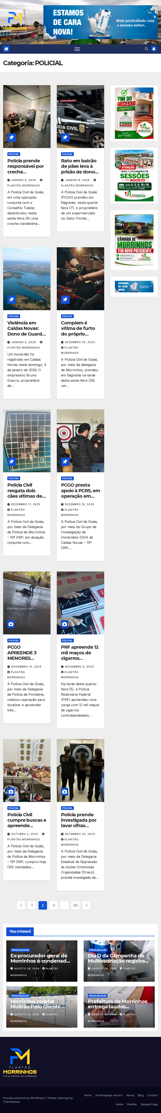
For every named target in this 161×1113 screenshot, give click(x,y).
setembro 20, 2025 (80, 834)
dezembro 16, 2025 (79, 504)
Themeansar (11, 1101)
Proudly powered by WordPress (24, 1098)
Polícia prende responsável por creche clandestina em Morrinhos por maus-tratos (25, 174)
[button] (146, 49)
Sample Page (149, 1104)
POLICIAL (14, 154)
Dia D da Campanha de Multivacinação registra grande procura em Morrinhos (116, 963)
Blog (141, 1095)
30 (75, 905)
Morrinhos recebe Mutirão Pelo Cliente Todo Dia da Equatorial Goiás (38, 1009)
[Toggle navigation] (77, 49)
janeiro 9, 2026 (24, 180)
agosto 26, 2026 (27, 968)
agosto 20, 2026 (105, 1014)
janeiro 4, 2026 (24, 342)
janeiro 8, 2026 (78, 180)
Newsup (63, 1098)
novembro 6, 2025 (79, 666)
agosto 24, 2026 (105, 968)
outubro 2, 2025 (25, 834)
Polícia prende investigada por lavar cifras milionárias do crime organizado (78, 828)
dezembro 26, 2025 (80, 342)
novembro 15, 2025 (26, 666)
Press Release (20, 950)
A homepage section (109, 1095)
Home (88, 1095)
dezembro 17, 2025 (25, 504)
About (130, 1095)
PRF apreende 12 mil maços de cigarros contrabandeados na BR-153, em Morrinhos (80, 661)
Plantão (132, 1104)
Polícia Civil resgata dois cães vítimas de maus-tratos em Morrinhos (25, 496)
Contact (152, 1095)
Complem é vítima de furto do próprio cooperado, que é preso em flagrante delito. (79, 336)
